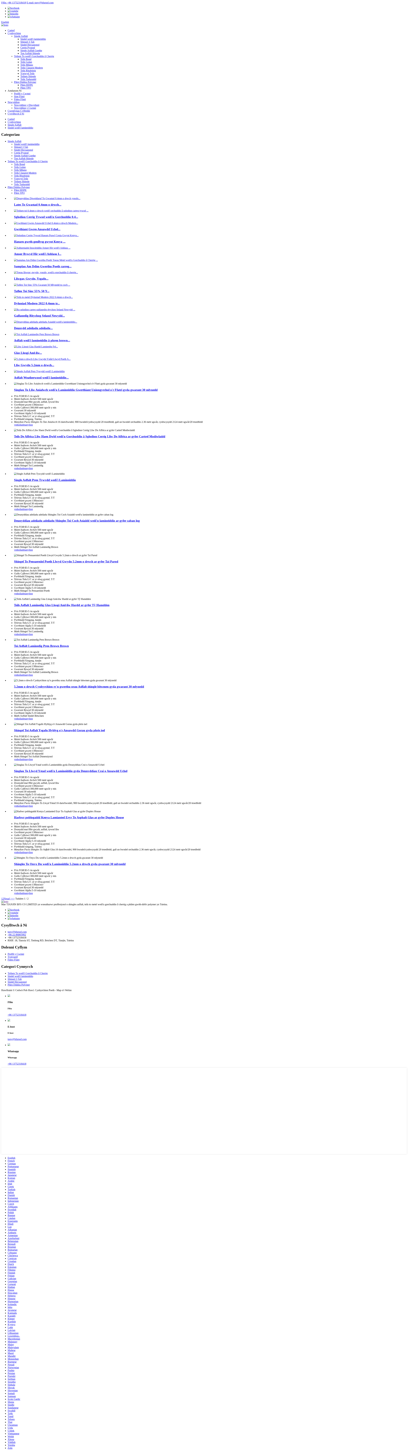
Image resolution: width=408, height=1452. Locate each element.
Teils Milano (26, 64)
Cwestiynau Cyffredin (19, 110)
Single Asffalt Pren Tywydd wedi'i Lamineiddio (45, 480)
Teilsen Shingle (28, 76)
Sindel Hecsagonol (29, 44)
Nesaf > (8, 898)
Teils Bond (25, 59)
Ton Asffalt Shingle (30, 53)
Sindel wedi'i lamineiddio (33, 39)
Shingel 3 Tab (27, 42)
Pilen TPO (25, 87)
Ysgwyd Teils (27, 73)
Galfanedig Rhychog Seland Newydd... (39, 315)
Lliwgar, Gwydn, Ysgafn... (31, 278)
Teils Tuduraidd (28, 79)
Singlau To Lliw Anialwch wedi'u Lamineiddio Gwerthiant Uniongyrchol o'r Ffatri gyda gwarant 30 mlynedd (86, 390)
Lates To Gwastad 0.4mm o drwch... (37, 204)
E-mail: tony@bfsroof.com (40, 2)
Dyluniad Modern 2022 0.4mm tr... (37, 303)
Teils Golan (26, 62)
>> (13, 898)
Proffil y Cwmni (22, 93)
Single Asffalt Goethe (31, 50)
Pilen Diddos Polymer (25, 82)
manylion (28, 424)
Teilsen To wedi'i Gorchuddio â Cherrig (34, 56)
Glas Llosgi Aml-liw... (28, 353)
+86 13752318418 (17, 1014)
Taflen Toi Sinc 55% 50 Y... (31, 291)
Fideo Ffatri (20, 99)
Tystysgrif (13, 957)
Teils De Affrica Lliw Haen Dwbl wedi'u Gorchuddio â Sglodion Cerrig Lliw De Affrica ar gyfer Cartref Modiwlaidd (89, 436)
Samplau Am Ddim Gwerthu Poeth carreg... (43, 266)
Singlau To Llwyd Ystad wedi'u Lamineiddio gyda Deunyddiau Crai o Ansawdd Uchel (70, 771)
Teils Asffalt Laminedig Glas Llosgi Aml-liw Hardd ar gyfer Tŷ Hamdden (61, 605)
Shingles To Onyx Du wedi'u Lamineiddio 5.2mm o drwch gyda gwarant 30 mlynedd (70, 864)
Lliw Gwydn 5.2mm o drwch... (34, 365)
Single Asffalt (21, 36)
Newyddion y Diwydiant (26, 105)
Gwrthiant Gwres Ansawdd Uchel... (37, 229)
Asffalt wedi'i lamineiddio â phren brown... (42, 340)
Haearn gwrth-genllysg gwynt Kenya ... (40, 241)
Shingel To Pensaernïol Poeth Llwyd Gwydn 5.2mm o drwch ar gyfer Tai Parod (66, 561)
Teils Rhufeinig (28, 70)
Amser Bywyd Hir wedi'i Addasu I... (37, 254)
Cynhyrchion (14, 33)
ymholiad (18, 424)
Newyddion (14, 102)
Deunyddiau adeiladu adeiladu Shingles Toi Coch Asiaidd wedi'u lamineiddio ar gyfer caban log (77, 520)
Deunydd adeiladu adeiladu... (33, 328)
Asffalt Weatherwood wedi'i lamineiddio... (41, 377)
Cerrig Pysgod (27, 47)
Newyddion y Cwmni (25, 108)
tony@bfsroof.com (17, 931)
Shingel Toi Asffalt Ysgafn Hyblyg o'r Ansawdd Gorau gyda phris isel (59, 730)
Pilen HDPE (26, 85)
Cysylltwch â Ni (16, 113)
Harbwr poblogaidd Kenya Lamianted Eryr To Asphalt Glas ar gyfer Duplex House (69, 817)
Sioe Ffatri (19, 96)
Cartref (11, 30)
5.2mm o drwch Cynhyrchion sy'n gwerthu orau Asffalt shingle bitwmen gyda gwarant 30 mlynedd (79, 686)
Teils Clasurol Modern (31, 67)
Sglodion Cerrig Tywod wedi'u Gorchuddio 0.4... (46, 217)
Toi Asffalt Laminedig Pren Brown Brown (41, 646)
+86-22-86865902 (17, 934)
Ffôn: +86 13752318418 (13, 2)
